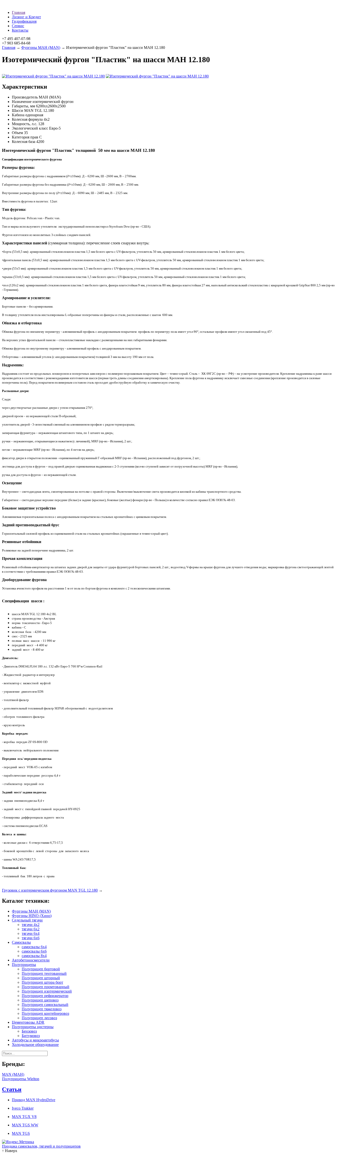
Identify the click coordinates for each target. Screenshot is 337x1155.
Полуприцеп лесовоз (39, 1018)
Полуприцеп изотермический (47, 991)
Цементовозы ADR (28, 1022)
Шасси (17, 110)
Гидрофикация (24, 21)
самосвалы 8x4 (34, 956)
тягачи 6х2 (30, 929)
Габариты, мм (23, 106)
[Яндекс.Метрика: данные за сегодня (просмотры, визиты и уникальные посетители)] (18, 1142)
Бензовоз (29, 1031)
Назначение (22, 101)
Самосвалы (21, 942)
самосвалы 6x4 (34, 947)
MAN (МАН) (13, 1074)
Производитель (25, 97)
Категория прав (25, 137)
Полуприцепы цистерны (33, 1027)
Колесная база (23, 141)
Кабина (18, 115)
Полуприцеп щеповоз (40, 1000)
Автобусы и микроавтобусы (35, 1040)
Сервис (18, 26)
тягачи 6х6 (30, 938)
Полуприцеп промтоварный (45, 987)
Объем (17, 133)
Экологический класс (30, 128)
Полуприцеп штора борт (42, 982)
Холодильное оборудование (35, 1044)
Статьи (11, 1089)
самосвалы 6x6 (34, 951)
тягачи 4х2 (30, 924)
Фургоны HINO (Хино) (32, 916)
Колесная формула (27, 119)
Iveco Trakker (23, 1108)
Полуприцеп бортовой (41, 969)
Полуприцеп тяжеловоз (41, 1009)
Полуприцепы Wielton (20, 1079)
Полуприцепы (24, 964)
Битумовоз (31, 1036)
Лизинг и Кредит (26, 17)
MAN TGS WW (25, 1125)
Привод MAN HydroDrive (33, 1100)
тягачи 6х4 (30, 933)
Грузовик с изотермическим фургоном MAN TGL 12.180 (50, 890)
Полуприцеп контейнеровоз (45, 1013)
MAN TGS (21, 1133)
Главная (18, 12)
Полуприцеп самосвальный (45, 1004)
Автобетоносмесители (31, 960)
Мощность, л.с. (24, 124)
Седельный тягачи (27, 920)
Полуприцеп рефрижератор (45, 996)
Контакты (20, 30)
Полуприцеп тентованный (44, 973)
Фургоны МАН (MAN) (40, 47)
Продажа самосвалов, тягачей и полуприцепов (41, 1146)
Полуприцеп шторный (41, 978)
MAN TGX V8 (24, 1117)
